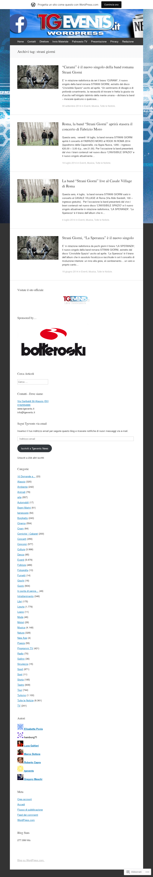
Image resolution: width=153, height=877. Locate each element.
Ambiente (22, 486)
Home (20, 41)
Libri (19, 601)
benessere (23, 513)
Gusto (20, 585)
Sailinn (21, 658)
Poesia (21, 643)
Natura (20, 632)
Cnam (20, 528)
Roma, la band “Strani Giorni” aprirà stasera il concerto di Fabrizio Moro (97, 126)
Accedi (21, 804)
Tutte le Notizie (107, 105)
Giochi (20, 580)
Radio (20, 653)
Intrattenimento (25, 596)
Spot (19, 674)
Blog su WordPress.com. (30, 860)
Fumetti (21, 575)
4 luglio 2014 (68, 219)
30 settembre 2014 (71, 105)
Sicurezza (22, 664)
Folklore (21, 565)
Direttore (44, 41)
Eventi (87, 105)
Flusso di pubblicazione (30, 809)
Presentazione (99, 41)
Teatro (20, 684)
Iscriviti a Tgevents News (34, 448)
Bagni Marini (24, 507)
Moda (20, 617)
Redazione (128, 41)
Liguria (20, 606)
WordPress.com (26, 820)
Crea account (24, 799)
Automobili (23, 502)
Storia (20, 679)
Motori (20, 622)
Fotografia (22, 570)
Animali (21, 492)
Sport (20, 669)
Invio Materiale (60, 41)
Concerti (21, 539)
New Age (22, 638)
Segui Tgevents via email (32, 423)
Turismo (21, 695)
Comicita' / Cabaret (27, 533)
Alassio (21, 481)
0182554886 (23, 405)
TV (19, 705)
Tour (19, 690)
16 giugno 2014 (70, 271)
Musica (95, 105)
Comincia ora (111, 4)
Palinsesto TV (79, 41)
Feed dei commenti (27, 815)
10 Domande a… (26, 476)
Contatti (31, 41)
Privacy (114, 41)
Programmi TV (25, 648)
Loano (20, 612)
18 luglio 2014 (69, 162)
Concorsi (22, 544)
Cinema (21, 523)
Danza (20, 554)
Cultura (21, 549)
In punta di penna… (27, 591)
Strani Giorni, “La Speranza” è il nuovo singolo (98, 237)
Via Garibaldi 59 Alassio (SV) (33, 401)
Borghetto (22, 518)
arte (19, 497)
